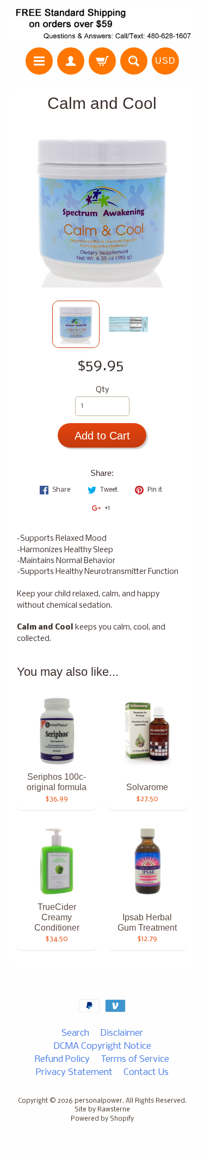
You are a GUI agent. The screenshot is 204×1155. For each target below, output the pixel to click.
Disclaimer (121, 1033)
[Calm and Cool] (76, 324)
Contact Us (146, 1072)
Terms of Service (135, 1059)
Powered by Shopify (102, 1119)
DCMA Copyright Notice (102, 1046)
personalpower (98, 1101)
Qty (102, 390)
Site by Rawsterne (102, 1110)
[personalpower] (102, 25)
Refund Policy (62, 1059)
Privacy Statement (74, 1072)
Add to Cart (102, 436)
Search (75, 1033)
